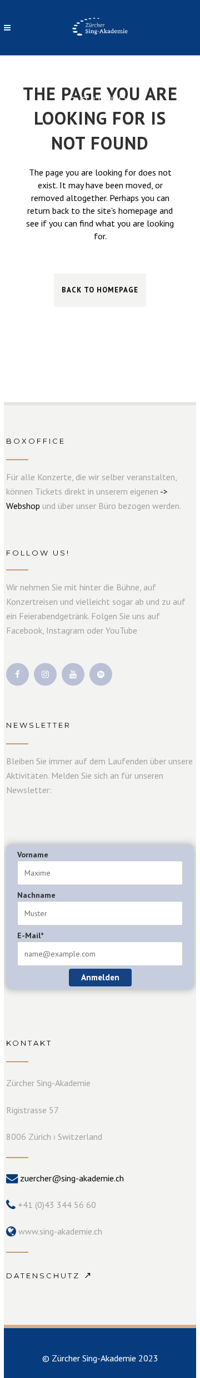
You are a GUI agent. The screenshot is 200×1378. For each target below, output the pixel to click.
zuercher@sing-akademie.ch (72, 1178)
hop (33, 505)
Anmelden (100, 977)
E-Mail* (30, 935)
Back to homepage (100, 290)
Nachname (36, 895)
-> (164, 491)
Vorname (32, 855)
